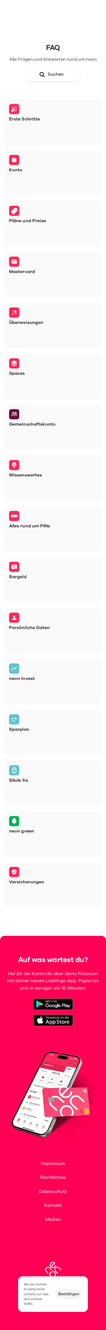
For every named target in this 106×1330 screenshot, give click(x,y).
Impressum (53, 1163)
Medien (53, 1219)
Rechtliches (53, 1177)
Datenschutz (53, 1191)
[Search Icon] (53, 74)
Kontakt (53, 1205)
